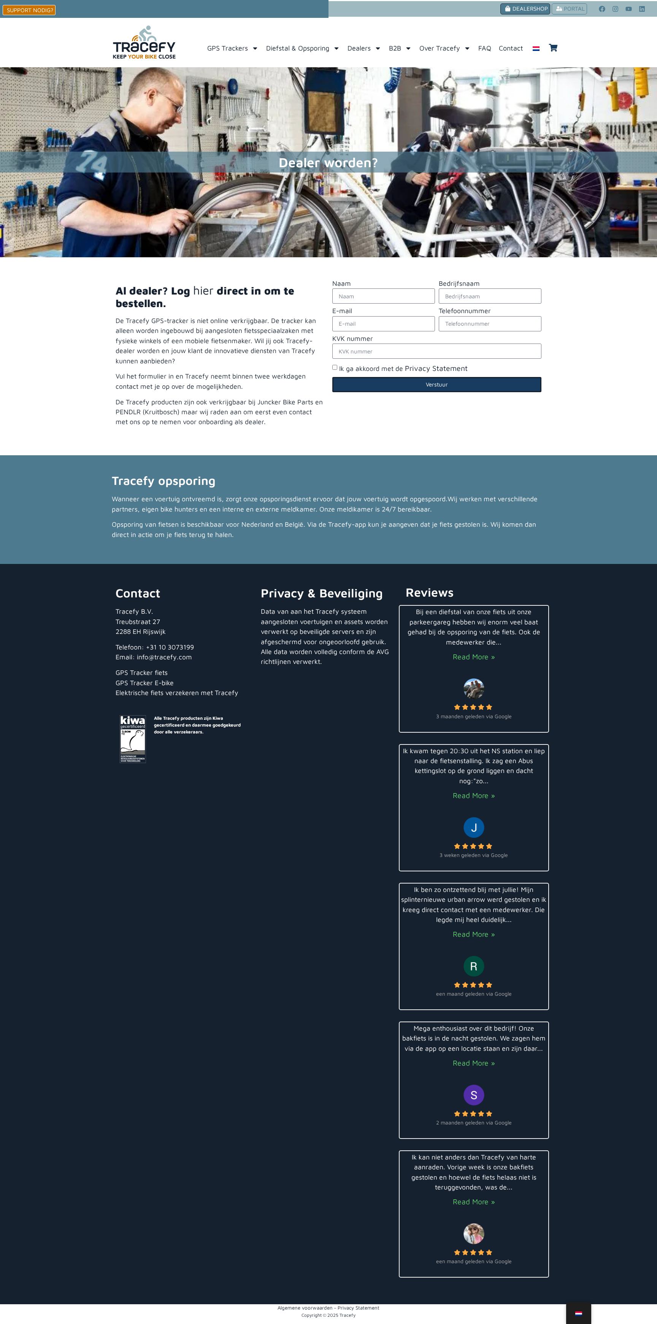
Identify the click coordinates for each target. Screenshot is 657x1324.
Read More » (474, 656)
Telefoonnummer (465, 311)
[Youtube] (628, 8)
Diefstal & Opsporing (297, 48)
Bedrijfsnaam (459, 283)
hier (203, 290)
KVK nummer (352, 338)
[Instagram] (615, 8)
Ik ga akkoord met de (403, 368)
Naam (341, 283)
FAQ (484, 48)
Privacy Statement (436, 368)
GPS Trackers (227, 48)
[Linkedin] (642, 8)
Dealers (359, 48)
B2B (395, 48)
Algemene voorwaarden (305, 1308)
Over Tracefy (439, 48)
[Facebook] (602, 8)
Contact (511, 48)
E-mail (342, 311)
